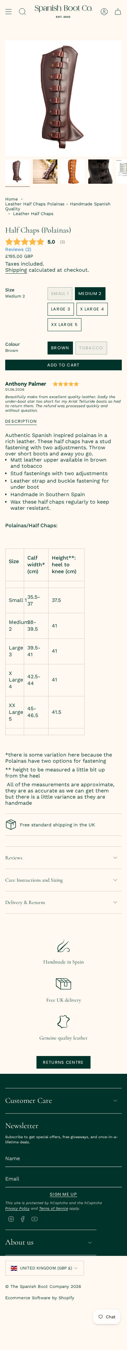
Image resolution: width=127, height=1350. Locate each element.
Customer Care (28, 1100)
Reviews (13, 858)
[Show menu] (8, 11)
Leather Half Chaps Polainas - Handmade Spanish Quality (57, 206)
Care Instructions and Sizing (34, 880)
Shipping (16, 270)
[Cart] (118, 11)
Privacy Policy (17, 1208)
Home (11, 199)
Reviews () (18, 249)
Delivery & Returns (25, 902)
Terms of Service (53, 1208)
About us (19, 1242)
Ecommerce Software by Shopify (39, 1297)
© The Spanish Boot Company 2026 (43, 1286)
